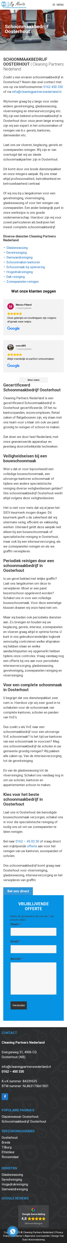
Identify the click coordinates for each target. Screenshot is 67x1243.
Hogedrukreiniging (19, 272)
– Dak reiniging (14, 277)
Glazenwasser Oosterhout (20, 1117)
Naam (15, 924)
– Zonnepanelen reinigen (21, 282)
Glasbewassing (17, 248)
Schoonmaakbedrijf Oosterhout (24, 1121)
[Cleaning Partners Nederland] (14, 5)
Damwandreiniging (19, 257)
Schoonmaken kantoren (23, 262)
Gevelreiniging (16, 252)
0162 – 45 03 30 (27, 841)
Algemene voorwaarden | (38, 1235)
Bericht (16, 958)
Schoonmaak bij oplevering (25, 267)
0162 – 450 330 (13, 1071)
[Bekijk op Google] (10, 306)
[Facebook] (5, 1096)
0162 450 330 (53, 87)
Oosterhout (10, 1138)
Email (15, 941)
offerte (32, 846)
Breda (6, 1142)
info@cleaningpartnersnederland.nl (36, 92)
